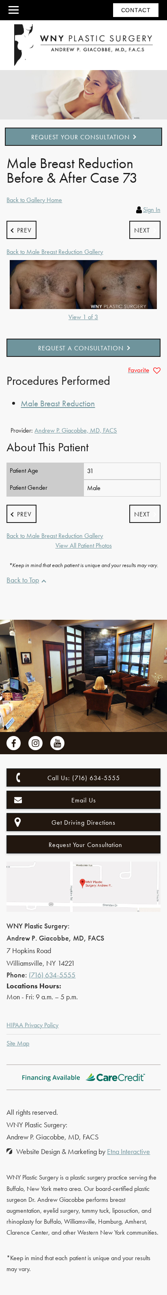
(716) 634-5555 (52, 974)
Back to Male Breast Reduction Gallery (54, 251)
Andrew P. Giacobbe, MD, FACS (75, 430)
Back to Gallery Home (34, 200)
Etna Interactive (128, 1151)
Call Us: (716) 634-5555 (83, 778)
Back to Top (22, 580)
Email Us (83, 800)
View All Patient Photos (84, 545)
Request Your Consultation (80, 137)
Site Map (17, 1043)
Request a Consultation (81, 348)
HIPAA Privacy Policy (32, 1025)
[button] (21, 230)
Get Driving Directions (83, 822)
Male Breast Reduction (58, 403)
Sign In (152, 209)
